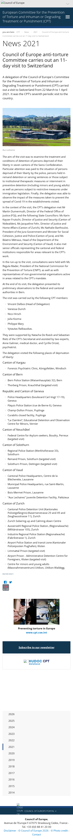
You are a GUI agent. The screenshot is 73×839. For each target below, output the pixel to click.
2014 (11, 792)
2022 (11, 740)
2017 (11, 773)
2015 (11, 786)
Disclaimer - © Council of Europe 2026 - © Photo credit (36, 830)
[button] (36, 3)
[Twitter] (10, 582)
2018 (11, 766)
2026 (11, 714)
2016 (11, 779)
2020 (11, 753)
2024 (11, 727)
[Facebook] (5, 582)
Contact (36, 834)
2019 (11, 760)
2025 (11, 720)
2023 (11, 733)
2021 (11, 747)
